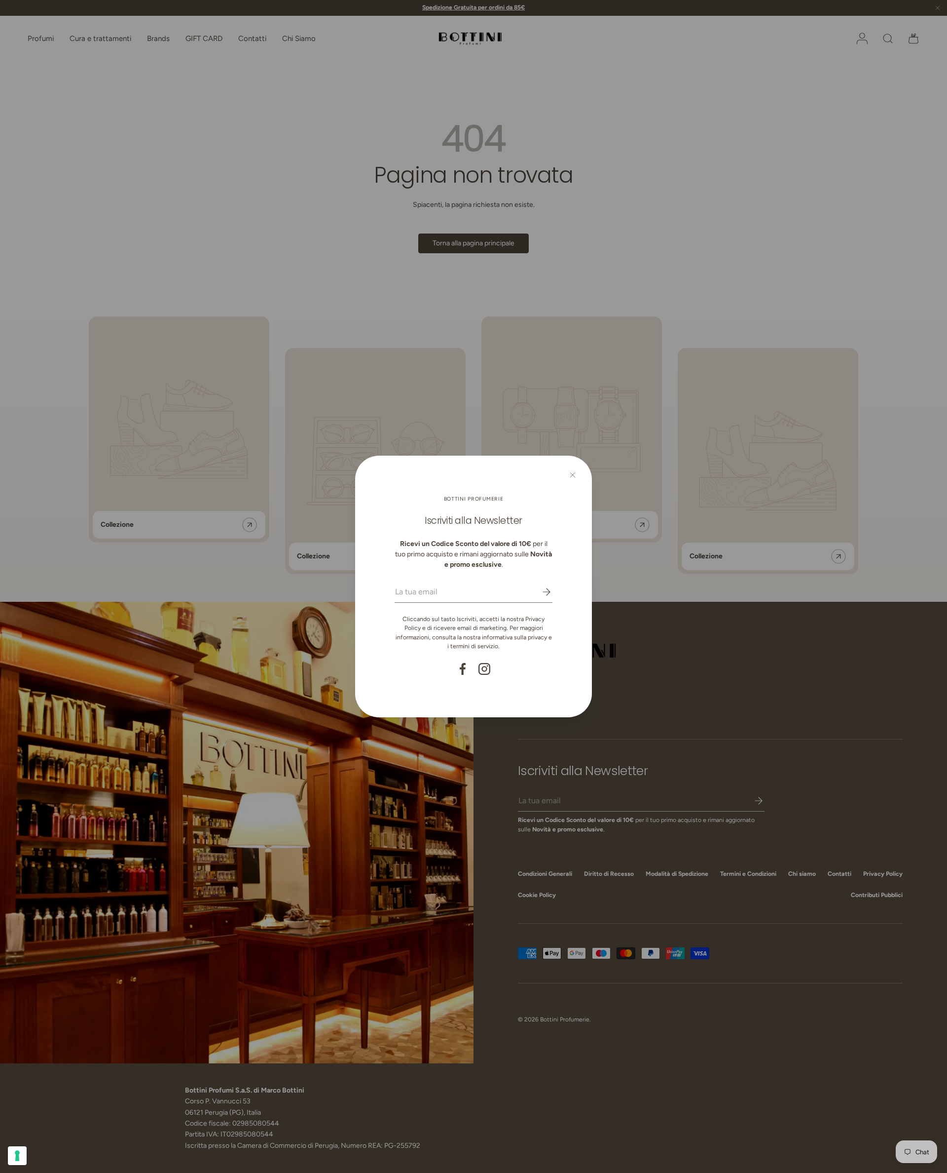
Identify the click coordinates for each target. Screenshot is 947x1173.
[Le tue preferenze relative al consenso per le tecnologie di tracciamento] (17, 1155)
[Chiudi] (572, 475)
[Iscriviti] (539, 592)
